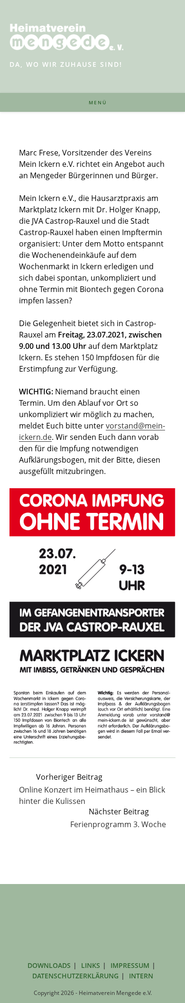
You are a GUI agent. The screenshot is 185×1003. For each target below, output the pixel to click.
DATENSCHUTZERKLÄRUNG (75, 975)
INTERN (141, 975)
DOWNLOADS (49, 965)
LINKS (90, 965)
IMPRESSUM (130, 965)
